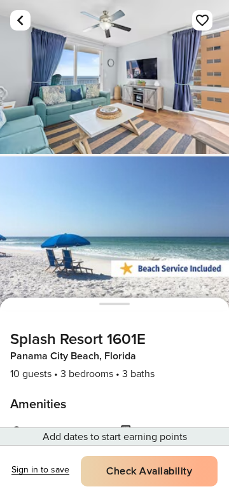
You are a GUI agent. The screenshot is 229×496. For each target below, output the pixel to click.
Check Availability (149, 471)
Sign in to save (40, 469)
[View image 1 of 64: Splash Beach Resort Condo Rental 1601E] (114, 77)
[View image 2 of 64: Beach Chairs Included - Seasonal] (114, 233)
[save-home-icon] (202, 20)
